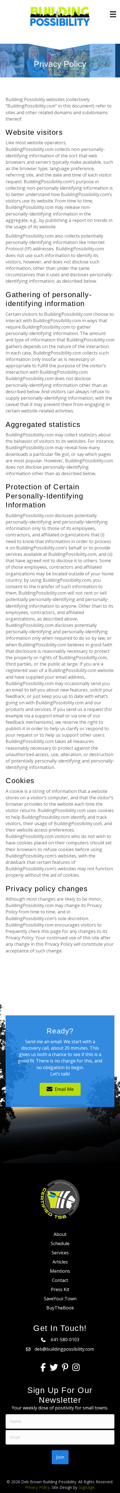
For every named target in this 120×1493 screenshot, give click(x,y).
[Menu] (113, 14)
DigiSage (86, 1487)
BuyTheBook (60, 1308)
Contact (60, 1280)
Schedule (60, 1243)
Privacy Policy (37, 1487)
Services (60, 1253)
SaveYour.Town (60, 1299)
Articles (60, 1262)
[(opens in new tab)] (60, 1199)
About (60, 1234)
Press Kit (60, 1289)
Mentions (60, 1271)
